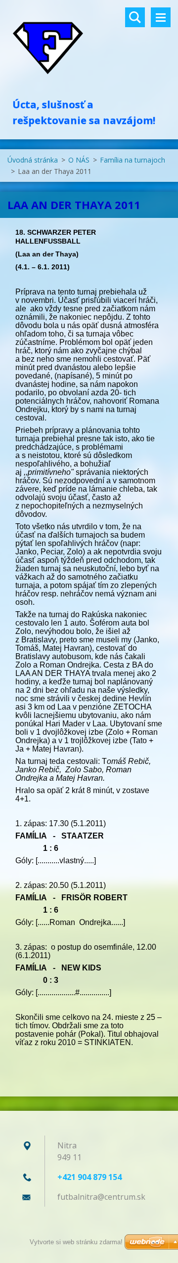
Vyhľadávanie (135, 17)
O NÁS (78, 160)
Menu (161, 17)
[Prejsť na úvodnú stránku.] (89, 48)
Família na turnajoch (132, 160)
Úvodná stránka (32, 160)
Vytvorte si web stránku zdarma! (76, 1242)
